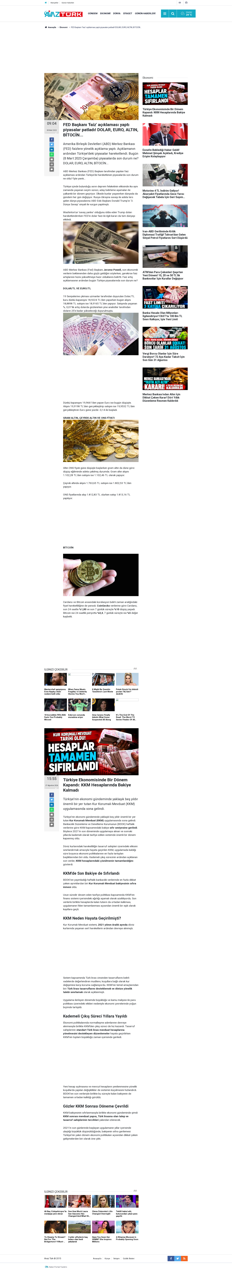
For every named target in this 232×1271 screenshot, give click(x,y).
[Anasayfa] (45, 3)
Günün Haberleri (68, 3)
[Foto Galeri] (186, 2)
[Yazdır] (52, 164)
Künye (107, 1258)
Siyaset (127, 13)
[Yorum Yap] (52, 169)
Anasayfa (97, 1258)
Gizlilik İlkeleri (128, 1258)
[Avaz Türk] (63, 13)
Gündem (92, 13)
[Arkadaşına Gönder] (52, 159)
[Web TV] (179, 2)
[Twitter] (52, 144)
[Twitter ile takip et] (177, 1258)
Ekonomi (105, 13)
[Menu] (164, 13)
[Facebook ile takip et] (171, 1258)
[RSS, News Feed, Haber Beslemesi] (184, 1258)
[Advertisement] (116, 49)
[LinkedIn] (52, 149)
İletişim (116, 1258)
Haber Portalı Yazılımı (58, 1267)
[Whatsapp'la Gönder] (52, 154)
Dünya (116, 13)
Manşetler (54, 3)
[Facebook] (52, 139)
